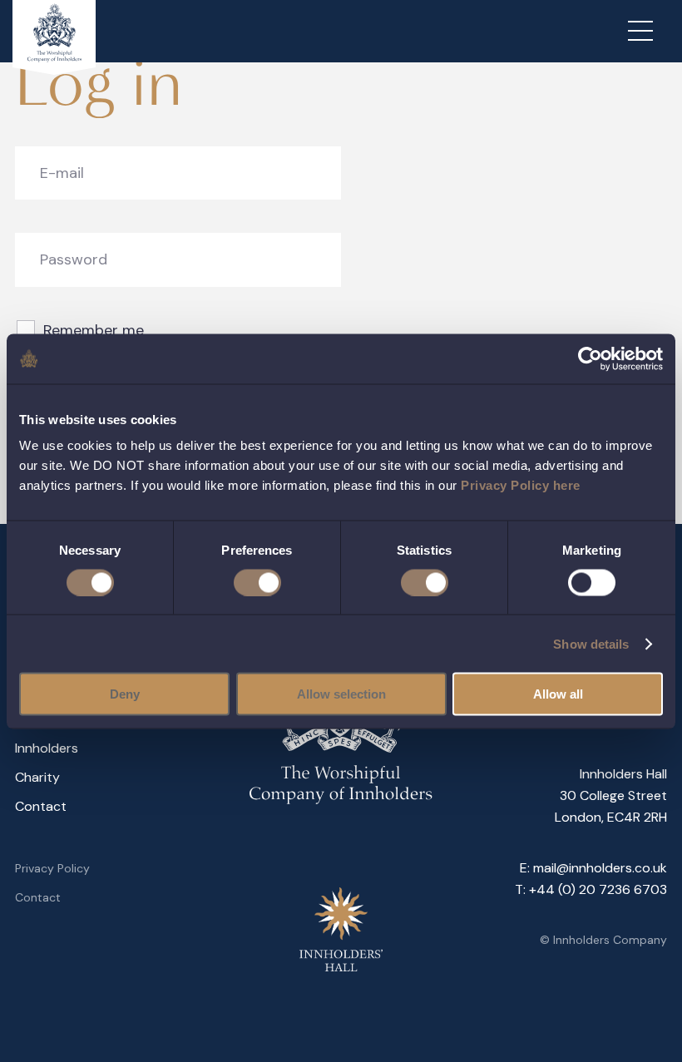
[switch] (257, 582)
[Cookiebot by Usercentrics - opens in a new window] (590, 358)
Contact (41, 806)
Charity (37, 777)
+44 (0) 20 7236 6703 (598, 889)
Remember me (93, 330)
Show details (591, 643)
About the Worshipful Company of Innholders (119, 733)
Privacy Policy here (521, 485)
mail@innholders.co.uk (600, 868)
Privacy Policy (52, 868)
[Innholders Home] (54, 37)
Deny (125, 694)
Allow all (558, 694)
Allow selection (341, 694)
